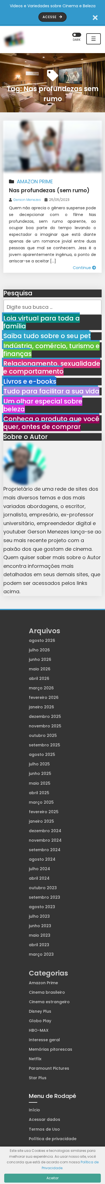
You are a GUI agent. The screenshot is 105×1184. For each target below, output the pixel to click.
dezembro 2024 (45, 831)
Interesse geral (44, 1040)
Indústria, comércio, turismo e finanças (51, 349)
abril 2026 (39, 678)
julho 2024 (39, 869)
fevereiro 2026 (44, 697)
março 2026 (41, 688)
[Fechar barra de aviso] (95, 17)
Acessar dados (44, 1119)
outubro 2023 (43, 888)
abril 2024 (39, 878)
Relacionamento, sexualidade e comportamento (51, 367)
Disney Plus (40, 1011)
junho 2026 (40, 659)
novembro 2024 (45, 840)
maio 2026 (39, 669)
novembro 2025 (45, 726)
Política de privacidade (52, 1139)
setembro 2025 (44, 745)
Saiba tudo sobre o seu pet (47, 335)
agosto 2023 (42, 907)
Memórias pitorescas (50, 1049)
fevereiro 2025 (44, 812)
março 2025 (41, 802)
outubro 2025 (43, 735)
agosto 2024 (42, 859)
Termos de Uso (44, 1129)
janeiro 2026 (41, 707)
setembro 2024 (44, 850)
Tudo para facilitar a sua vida (51, 391)
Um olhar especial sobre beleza (42, 405)
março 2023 (41, 954)
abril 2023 (39, 945)
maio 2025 (39, 783)
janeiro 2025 (41, 821)
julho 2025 (39, 764)
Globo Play (40, 1021)
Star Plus (37, 1078)
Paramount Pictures (49, 1068)
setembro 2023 (44, 897)
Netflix (35, 1059)
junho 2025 (40, 773)
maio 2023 (39, 935)
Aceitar (52, 1178)
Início (34, 1110)
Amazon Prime (35, 181)
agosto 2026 (42, 640)
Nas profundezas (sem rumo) (49, 190)
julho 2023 (39, 916)
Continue (82, 268)
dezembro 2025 (45, 716)
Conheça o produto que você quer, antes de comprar (51, 422)
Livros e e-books (29, 381)
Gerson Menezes (27, 199)
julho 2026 (39, 650)
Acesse (50, 17)
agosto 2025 (42, 754)
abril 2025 (39, 793)
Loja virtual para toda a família (41, 322)
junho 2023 (40, 926)
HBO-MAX (38, 1030)
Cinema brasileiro (47, 992)
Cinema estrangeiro (49, 1002)
